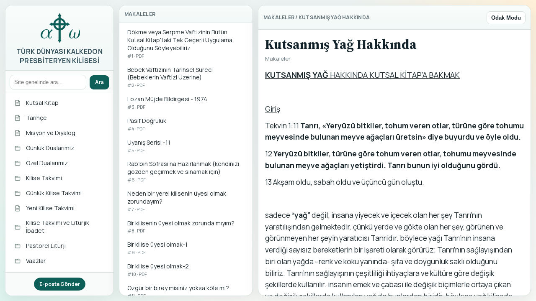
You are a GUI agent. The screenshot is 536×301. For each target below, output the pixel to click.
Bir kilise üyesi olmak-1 (157, 247)
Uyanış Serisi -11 (148, 145)
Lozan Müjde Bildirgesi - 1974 (167, 102)
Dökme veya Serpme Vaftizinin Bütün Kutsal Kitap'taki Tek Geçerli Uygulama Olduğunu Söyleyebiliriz (179, 43)
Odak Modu (506, 18)
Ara (99, 82)
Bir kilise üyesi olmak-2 (158, 269)
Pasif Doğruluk (146, 124)
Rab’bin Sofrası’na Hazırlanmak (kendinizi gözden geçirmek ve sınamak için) (183, 171)
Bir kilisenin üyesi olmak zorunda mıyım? (180, 226)
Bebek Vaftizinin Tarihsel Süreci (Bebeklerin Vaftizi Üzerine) (170, 77)
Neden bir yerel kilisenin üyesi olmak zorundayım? (176, 200)
